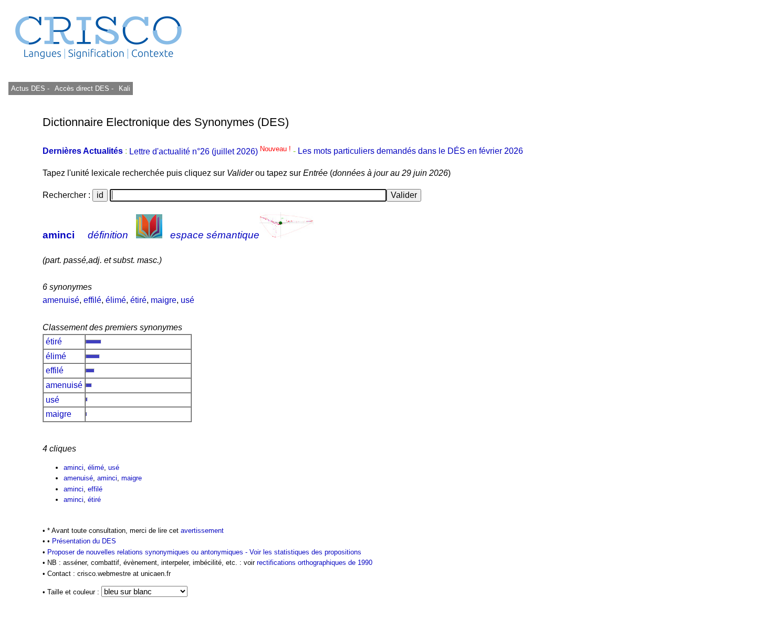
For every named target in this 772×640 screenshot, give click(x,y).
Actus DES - (30, 88)
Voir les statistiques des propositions (305, 552)
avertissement (202, 530)
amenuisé (61, 300)
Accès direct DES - (84, 88)
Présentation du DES (84, 541)
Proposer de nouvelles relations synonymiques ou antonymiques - (148, 552)
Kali (124, 88)
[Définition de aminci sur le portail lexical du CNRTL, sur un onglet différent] (149, 234)
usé (187, 300)
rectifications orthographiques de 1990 (314, 562)
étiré (138, 300)
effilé (92, 300)
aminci (59, 234)
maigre (163, 300)
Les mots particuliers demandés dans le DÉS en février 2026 (410, 151)
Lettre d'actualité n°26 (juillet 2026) (211, 151)
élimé (116, 300)
